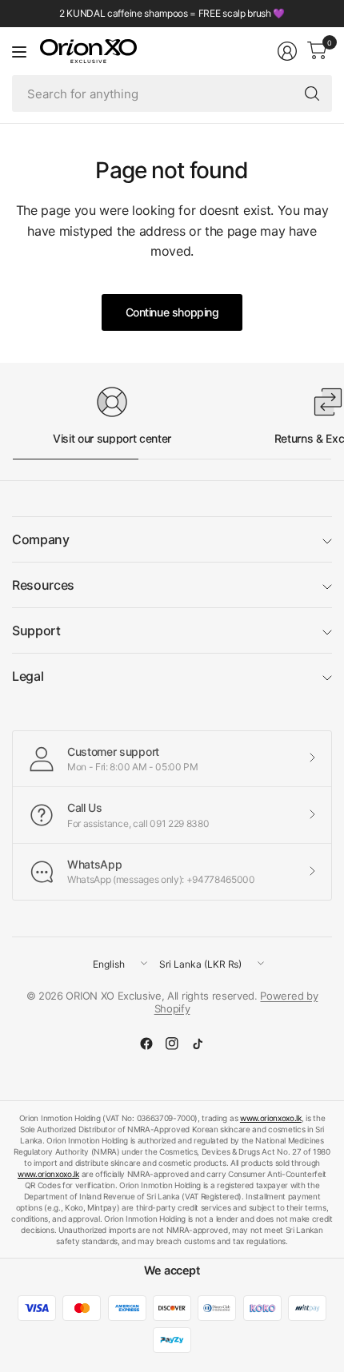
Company (41, 539)
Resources (43, 585)
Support (36, 630)
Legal (27, 676)
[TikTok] (197, 1043)
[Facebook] (146, 1043)
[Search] (312, 93)
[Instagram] (172, 1043)
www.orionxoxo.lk (271, 1118)
